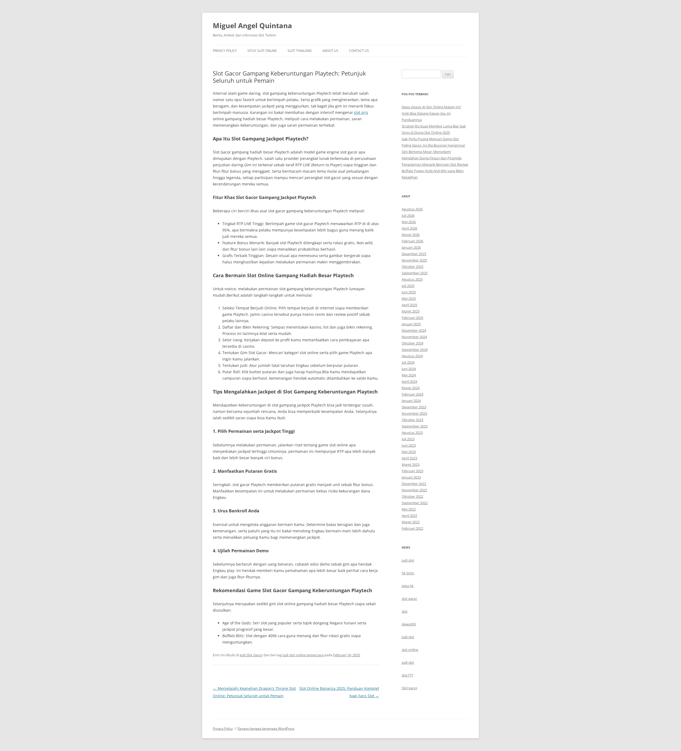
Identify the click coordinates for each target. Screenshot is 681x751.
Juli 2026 (408, 215)
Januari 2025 (411, 324)
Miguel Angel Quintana (252, 25)
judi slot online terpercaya (303, 655)
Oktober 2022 (412, 496)
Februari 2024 (412, 394)
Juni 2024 (409, 368)
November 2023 (414, 413)
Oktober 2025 (412, 266)
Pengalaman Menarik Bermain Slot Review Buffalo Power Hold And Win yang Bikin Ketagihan (435, 171)
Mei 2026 (409, 221)
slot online (410, 649)
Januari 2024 (411, 400)
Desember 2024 (414, 330)
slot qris (361, 112)
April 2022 (409, 515)
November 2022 (414, 490)
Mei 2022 (409, 509)
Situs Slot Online (262, 50)
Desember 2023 (414, 407)
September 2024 (414, 349)
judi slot (408, 560)
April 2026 (409, 228)
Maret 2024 (411, 387)
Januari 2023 (411, 477)
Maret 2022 (411, 522)
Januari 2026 (411, 247)
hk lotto (408, 573)
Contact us (359, 50)
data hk (408, 585)
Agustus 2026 (412, 209)
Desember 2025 (414, 253)
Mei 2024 (409, 375)
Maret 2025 (411, 311)
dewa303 (409, 624)
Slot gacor (409, 688)
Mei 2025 (409, 298)
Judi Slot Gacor (251, 655)
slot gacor (409, 598)
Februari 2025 (412, 317)
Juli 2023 (408, 439)
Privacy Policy (225, 50)
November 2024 (414, 336)
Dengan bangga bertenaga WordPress (266, 728)
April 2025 (409, 304)
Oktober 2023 (412, 419)
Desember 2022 (414, 483)
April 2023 (409, 458)
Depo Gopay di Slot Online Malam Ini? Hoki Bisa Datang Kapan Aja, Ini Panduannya (431, 113)
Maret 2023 (411, 464)
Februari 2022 (412, 528)
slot (405, 611)
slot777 (407, 675)
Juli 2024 (408, 362)
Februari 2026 (412, 241)
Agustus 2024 (412, 356)
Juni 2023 (409, 445)
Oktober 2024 (412, 343)
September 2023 (414, 426)
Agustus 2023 (412, 432)
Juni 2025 (409, 292)
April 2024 (409, 381)
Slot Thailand (300, 50)
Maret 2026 (411, 234)
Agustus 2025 (412, 279)
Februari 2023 (412, 470)
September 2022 (414, 502)
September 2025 (414, 273)
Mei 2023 (409, 451)
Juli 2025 (408, 285)
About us (330, 50)
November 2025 (414, 260)
